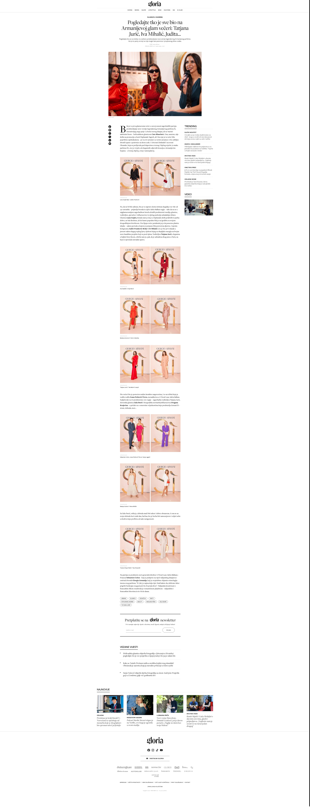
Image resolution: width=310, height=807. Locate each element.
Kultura (167, 10)
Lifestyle (152, 10)
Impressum (123, 782)
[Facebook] (148, 750)
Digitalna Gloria (157, 758)
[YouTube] (161, 750)
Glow (144, 10)
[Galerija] (155, 84)
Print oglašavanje (177, 782)
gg (174, 10)
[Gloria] (154, 4)
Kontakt (187, 782)
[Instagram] (153, 750)
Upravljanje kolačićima (155, 786)
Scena (130, 10)
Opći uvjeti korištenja (162, 782)
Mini (159, 10)
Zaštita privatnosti (134, 782)
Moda (137, 10)
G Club (180, 10)
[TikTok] (157, 750)
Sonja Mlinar (156, 44)
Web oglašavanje (147, 782)
